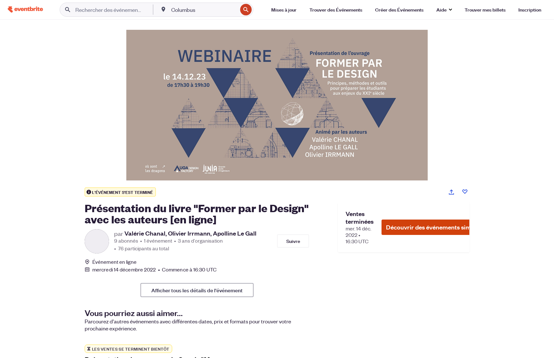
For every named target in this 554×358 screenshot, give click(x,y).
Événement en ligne (114, 262)
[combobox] (203, 9)
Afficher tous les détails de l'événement (197, 290)
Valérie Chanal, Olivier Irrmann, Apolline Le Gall (190, 233)
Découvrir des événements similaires (437, 227)
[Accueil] (25, 9)
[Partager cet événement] (451, 192)
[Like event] (464, 191)
